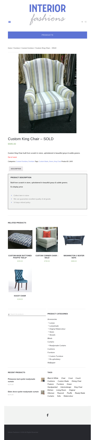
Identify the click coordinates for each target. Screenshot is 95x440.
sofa (59, 396)
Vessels (52, 335)
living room (61, 390)
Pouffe (69, 393)
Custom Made (43, 161)
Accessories (52, 319)
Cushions (51, 349)
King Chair (57, 161)
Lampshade (54, 326)
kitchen (50, 390)
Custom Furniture (28, 48)
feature (51, 384)
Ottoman (51, 393)
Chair (63, 378)
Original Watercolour (57, 329)
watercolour (68, 396)
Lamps (52, 323)
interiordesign (65, 387)
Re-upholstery (54, 359)
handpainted (53, 387)
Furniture (17, 48)
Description (16, 169)
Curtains (51, 342)
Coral (70, 378)
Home (10, 48)
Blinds (50, 338)
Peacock (60, 393)
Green (51, 161)
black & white (53, 378)
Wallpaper (51, 363)
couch (78, 378)
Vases (51, 332)
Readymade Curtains (57, 345)
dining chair (76, 381)
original (72, 390)
